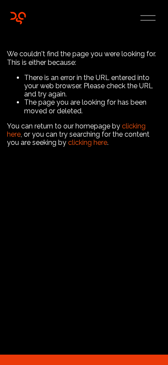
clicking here (87, 142)
